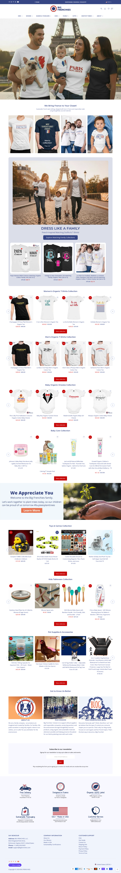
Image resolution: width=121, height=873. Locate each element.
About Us (46, 838)
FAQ (80, 838)
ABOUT (99, 16)
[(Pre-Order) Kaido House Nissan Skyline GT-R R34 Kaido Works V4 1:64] (47, 542)
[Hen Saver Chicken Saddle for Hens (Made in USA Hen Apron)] (47, 649)
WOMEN (29, 16)
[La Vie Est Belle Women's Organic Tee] (73, 307)
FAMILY (65, 16)
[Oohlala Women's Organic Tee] (100, 307)
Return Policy (83, 847)
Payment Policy (83, 849)
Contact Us (82, 842)
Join (60, 762)
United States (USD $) (103, 864)
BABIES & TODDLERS (43, 16)
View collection (60, 331)
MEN (19, 16)
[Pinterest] (13, 2)
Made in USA (48, 842)
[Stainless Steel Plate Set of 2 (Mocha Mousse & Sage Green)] (20, 595)
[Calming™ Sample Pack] (47, 452)
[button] (31, 297)
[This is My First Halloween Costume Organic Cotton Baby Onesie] (20, 401)
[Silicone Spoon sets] (47, 595)
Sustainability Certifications (52, 844)
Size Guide (82, 840)
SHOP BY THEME (86, 16)
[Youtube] (18, 2)
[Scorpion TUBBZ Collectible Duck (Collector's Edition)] (20, 542)
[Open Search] (101, 8)
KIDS (56, 16)
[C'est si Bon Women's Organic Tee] (47, 307)
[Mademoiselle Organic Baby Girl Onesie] (73, 401)
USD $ (109, 2)
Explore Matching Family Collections (60, 237)
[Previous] (8, 311)
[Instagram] (11, 2)
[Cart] (112, 8)
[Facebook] (9, 2)
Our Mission (47, 840)
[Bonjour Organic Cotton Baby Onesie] (100, 401)
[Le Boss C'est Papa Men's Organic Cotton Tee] (47, 353)
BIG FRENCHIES (25, 869)
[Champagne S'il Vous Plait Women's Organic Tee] (20, 307)
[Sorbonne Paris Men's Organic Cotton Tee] (100, 353)
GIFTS (75, 16)
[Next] (112, 311)
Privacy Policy (83, 851)
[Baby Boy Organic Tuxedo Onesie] (47, 401)
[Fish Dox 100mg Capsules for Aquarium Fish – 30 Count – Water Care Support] (20, 648)
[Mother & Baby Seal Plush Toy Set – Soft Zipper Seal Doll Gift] (100, 542)
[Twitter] (15, 2)
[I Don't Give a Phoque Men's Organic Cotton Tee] (73, 353)
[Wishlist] (109, 9)
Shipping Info (83, 844)
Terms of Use (83, 853)
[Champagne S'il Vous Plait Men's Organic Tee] (20, 353)
